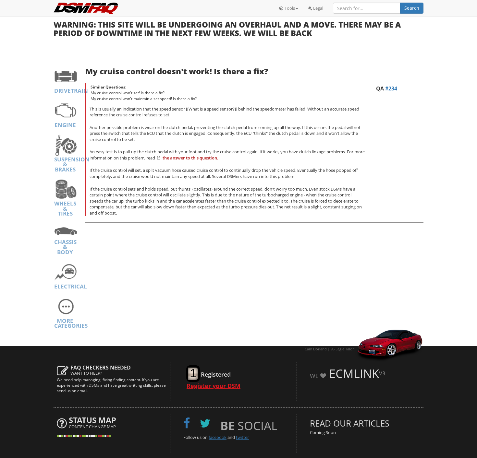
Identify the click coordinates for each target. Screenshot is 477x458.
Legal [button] (317, 8)
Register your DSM (213, 386)
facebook (217, 437)
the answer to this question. (190, 158)
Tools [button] (289, 8)
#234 (391, 88)
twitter (242, 437)
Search (411, 8)
